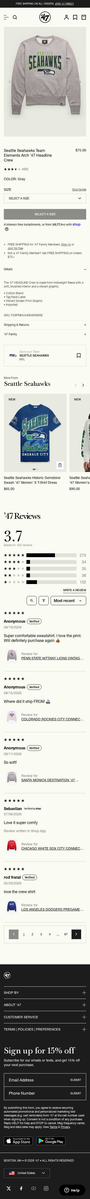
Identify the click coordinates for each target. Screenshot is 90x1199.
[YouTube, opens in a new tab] (33, 1188)
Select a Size (45, 214)
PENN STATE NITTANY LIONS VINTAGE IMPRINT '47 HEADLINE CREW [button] (51, 658)
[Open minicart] (83, 17)
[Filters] (44, 600)
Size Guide (79, 189)
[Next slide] (80, 82)
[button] (12, 169)
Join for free (15, 248)
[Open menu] (6, 17)
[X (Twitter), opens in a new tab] (8, 1188)
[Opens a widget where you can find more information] (72, 1191)
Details (8, 269)
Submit (75, 1080)
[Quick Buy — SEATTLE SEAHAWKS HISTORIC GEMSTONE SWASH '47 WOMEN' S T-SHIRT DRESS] (60, 465)
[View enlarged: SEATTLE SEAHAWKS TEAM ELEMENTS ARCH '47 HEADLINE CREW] (45, 82)
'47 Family (10, 334)
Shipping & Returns (16, 325)
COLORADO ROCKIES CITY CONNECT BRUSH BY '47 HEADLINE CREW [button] (51, 719)
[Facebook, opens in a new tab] (21, 1188)
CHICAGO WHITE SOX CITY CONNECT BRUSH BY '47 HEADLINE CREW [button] (51, 848)
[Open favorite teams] (75, 17)
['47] (45, 17)
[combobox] (45, 198)
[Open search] (14, 17)
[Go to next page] (76, 934)
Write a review (74, 590)
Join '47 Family (64, 3)
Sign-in (66, 244)
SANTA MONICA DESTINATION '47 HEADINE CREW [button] (48, 780)
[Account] (66, 17)
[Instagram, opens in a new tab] (46, 1188)
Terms (53, 1127)
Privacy (65, 1127)
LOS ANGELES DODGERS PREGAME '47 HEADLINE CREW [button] (50, 909)
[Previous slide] (10, 82)
